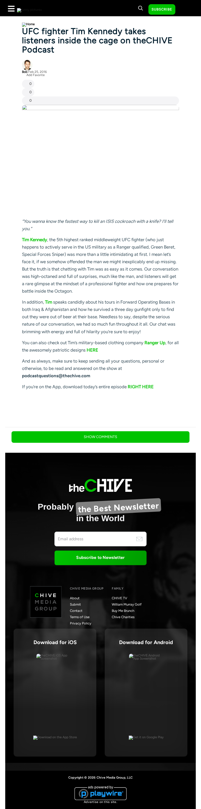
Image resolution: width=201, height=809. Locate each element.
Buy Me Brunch (123, 611)
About (75, 598)
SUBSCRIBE (162, 9)
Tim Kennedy (34, 239)
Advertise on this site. (100, 802)
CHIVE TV (119, 598)
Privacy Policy (80, 623)
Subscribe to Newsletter (100, 557)
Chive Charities (123, 617)
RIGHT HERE (141, 386)
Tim (48, 302)
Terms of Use (80, 617)
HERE (92, 350)
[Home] (28, 24)
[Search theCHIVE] (140, 8)
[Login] (184, 9)
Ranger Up (154, 342)
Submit (75, 604)
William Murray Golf (127, 604)
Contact (76, 611)
